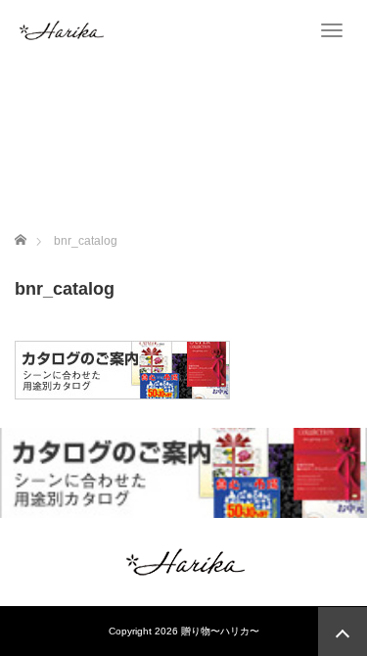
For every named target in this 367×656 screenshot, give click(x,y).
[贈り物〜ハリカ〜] (61, 29)
